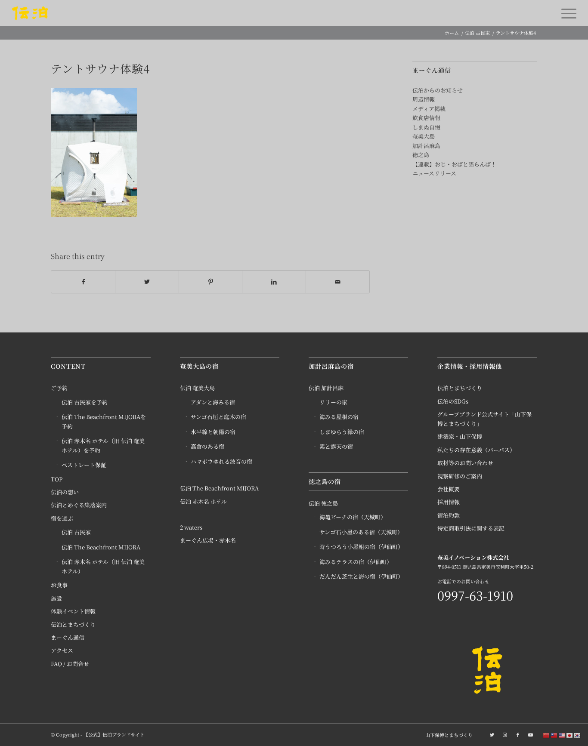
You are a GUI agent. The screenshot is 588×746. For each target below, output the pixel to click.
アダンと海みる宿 (213, 402)
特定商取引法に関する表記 (470, 528)
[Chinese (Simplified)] (547, 735)
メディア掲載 (429, 109)
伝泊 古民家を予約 (85, 402)
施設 (56, 598)
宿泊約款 (448, 515)
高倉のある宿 (207, 446)
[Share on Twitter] (147, 282)
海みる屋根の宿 (339, 417)
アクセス (62, 650)
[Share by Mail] (337, 282)
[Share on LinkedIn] (274, 282)
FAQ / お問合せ (70, 664)
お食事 (59, 585)
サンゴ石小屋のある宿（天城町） (361, 532)
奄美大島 (423, 136)
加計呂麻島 (426, 146)
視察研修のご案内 (459, 476)
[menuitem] (447, 735)
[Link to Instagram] (504, 734)
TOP (56, 479)
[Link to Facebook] (517, 734)
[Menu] (566, 13)
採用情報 (448, 502)
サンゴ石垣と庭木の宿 (218, 417)
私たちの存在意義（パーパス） (476, 450)
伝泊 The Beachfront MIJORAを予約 (104, 421)
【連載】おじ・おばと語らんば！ (454, 164)
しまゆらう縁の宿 (341, 432)
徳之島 (420, 155)
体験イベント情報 (73, 611)
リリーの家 (333, 402)
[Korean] (578, 735)
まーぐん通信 (67, 637)
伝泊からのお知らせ (437, 90)
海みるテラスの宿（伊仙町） (355, 562)
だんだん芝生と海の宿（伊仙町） (361, 576)
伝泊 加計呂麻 (326, 388)
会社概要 (448, 489)
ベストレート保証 (84, 465)
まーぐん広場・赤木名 (208, 540)
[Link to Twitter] (492, 734)
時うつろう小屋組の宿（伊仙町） (361, 547)
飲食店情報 (426, 118)
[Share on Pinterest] (210, 282)
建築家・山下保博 (459, 436)
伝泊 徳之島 (323, 503)
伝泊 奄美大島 (197, 388)
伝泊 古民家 (76, 532)
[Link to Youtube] (530, 734)
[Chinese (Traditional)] (554, 735)
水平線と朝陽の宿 (213, 432)
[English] (562, 735)
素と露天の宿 (336, 446)
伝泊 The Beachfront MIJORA (101, 547)
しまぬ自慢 (426, 127)
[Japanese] (570, 735)
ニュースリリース (434, 173)
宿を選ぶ (62, 518)
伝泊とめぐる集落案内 (79, 505)
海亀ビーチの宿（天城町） (352, 517)
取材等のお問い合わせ (465, 463)
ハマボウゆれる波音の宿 (221, 461)
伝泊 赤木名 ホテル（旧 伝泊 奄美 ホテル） (103, 566)
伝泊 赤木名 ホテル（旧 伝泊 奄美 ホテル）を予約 (103, 445)
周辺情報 (423, 99)
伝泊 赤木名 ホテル (203, 501)
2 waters (191, 527)
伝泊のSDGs (452, 401)
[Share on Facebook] (83, 282)
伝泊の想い (65, 492)
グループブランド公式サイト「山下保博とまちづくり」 (484, 418)
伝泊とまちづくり (73, 624)
